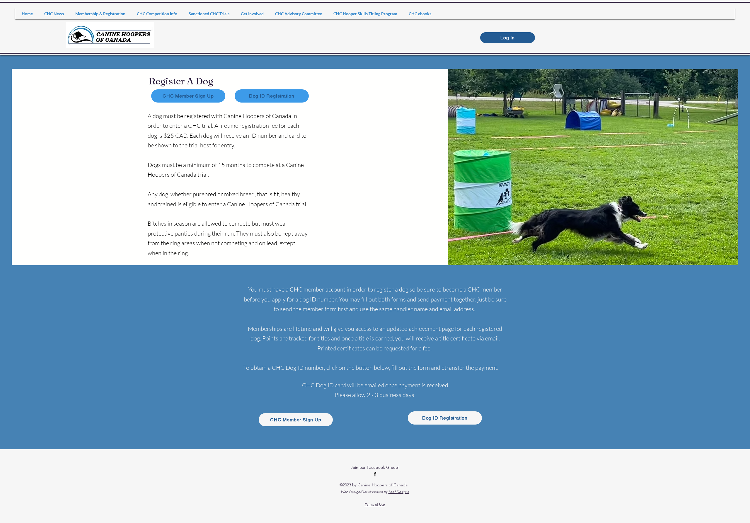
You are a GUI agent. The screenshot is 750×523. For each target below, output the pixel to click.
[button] (100, 13)
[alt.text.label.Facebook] (375, 474)
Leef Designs (398, 492)
